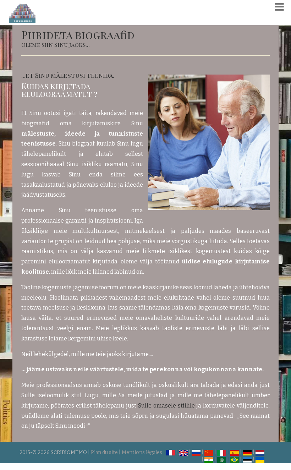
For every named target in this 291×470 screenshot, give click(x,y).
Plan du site (104, 452)
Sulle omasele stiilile (166, 405)
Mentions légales (142, 452)
